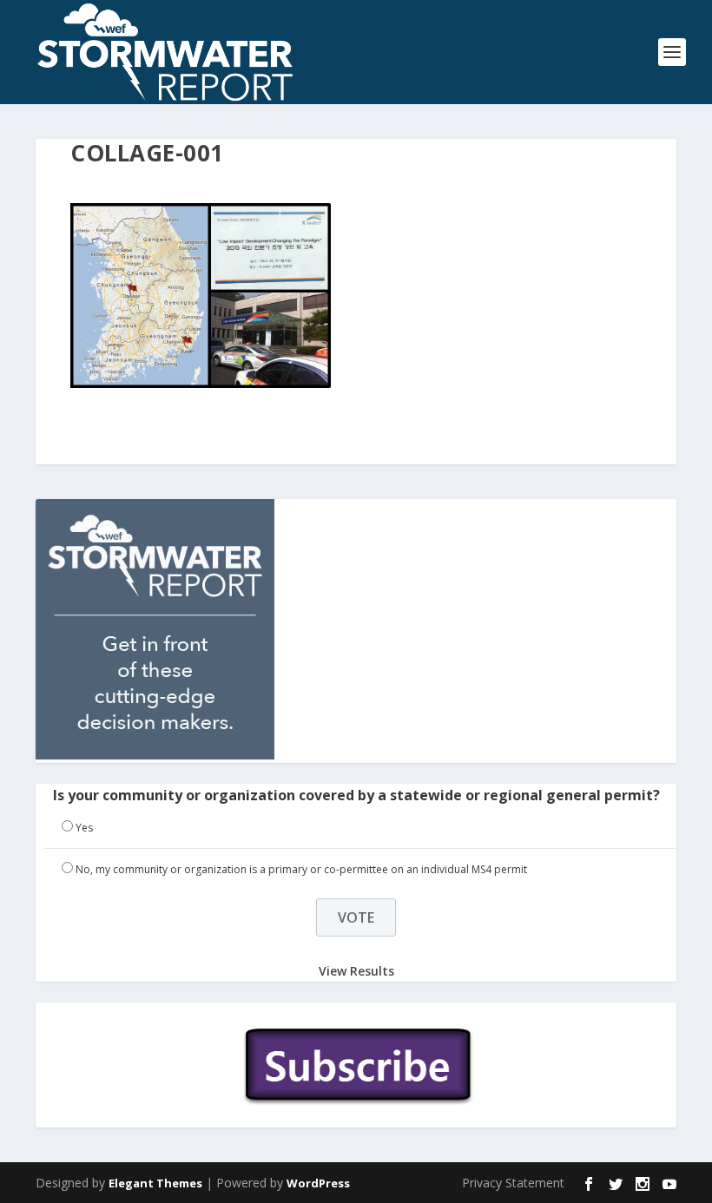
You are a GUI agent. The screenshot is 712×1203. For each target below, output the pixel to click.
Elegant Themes (155, 1183)
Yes (84, 827)
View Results (356, 971)
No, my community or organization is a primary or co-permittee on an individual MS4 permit (301, 869)
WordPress (318, 1183)
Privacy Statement (513, 1182)
